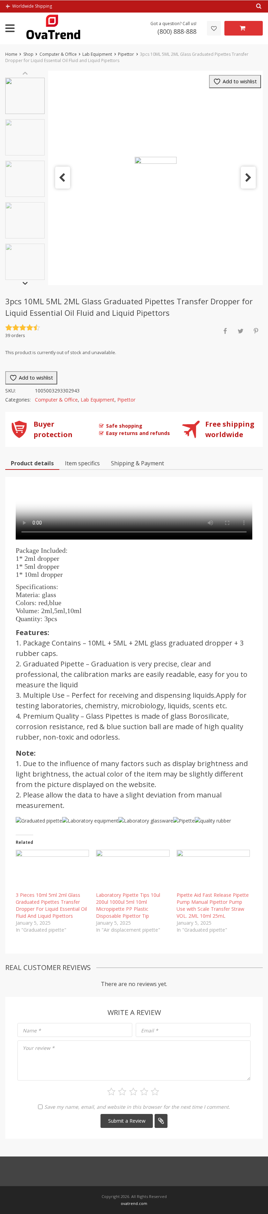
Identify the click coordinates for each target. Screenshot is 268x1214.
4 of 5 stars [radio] (144, 1091)
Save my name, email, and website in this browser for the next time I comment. (137, 1107)
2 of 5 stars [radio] (122, 1091)
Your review (38, 1048)
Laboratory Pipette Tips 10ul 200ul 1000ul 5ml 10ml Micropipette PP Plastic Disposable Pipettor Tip (128, 905)
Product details (32, 463)
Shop (28, 54)
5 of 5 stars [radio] (155, 1091)
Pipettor (126, 54)
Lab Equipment (97, 54)
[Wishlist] (214, 28)
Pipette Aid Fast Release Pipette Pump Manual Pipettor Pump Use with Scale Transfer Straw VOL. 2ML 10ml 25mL (213, 905)
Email (149, 1030)
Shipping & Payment (137, 463)
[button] (62, 178)
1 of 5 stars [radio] (111, 1091)
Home (11, 54)
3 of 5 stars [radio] (133, 1091)
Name (32, 1030)
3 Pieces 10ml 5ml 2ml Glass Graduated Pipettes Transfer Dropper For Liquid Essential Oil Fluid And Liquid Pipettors (51, 905)
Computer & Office (58, 54)
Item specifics (82, 463)
